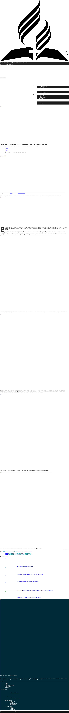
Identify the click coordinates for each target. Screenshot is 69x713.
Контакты (7, 83)
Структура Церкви (37, 94)
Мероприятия (12, 709)
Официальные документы (43, 92)
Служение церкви (8, 706)
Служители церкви (42, 97)
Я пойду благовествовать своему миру (25, 551)
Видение (11, 707)
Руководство (41, 95)
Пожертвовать (7, 82)
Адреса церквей (42, 98)
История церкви (42, 87)
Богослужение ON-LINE (9, 81)
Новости (6, 80)
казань (13, 551)
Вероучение (41, 91)
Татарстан (16, 551)
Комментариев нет (21, 193)
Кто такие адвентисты (43, 86)
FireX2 (11, 193)
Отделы (40, 96)
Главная (6, 79)
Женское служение (8, 551)
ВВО (4, 551)
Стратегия (12, 708)
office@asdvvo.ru (10, 64)
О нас (35, 85)
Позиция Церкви (37, 90)
